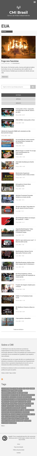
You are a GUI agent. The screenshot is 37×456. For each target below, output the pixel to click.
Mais (2, 425)
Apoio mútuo (10, 405)
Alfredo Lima (5, 397)
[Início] (18, 7)
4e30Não (32, 388)
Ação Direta (20, 392)
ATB (3, 416)
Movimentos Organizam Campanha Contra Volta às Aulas (25, 173)
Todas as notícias (18, 329)
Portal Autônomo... (16, 63)
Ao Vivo (4, 405)
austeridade (19, 420)
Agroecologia (5, 395)
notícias (21, 95)
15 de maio (15, 388)
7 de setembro (5, 390)
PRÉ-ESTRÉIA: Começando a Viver (25, 120)
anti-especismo (22, 401)
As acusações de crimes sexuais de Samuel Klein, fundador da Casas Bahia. (25, 141)
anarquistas (5, 401)
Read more (5, 76)
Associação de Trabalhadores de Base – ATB (22, 414)
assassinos (26, 412)
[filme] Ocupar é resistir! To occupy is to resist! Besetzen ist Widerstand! (26, 152)
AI (19, 395)
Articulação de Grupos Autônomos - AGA (13, 410)
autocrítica (27, 420)
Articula (23, 407)
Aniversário (13, 401)
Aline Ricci (13, 397)
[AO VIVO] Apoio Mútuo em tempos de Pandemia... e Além (25, 218)
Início (18, 444)
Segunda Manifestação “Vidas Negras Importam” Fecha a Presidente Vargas (24, 230)
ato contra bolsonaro (11, 416)
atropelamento (6, 418)
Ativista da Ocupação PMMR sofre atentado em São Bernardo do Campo (15, 131)
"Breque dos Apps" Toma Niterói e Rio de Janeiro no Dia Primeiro (25, 207)
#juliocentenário (6, 388)
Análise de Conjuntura (8, 399)
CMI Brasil (18, 12)
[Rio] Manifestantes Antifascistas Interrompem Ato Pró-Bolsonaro (25, 263)
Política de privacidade (18, 449)
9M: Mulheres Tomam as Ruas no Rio (25, 307)
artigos (18, 99)
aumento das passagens (8, 420)
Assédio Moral (6, 414)
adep (26, 392)
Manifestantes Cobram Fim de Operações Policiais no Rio (24, 252)
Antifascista (13, 403)
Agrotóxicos (14, 395)
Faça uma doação (18, 447)
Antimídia (20, 403)
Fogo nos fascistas (10, 61)
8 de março (14, 390)
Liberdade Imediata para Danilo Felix (25, 162)
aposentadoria (19, 405)
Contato (19, 452)
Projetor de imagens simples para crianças (25, 285)
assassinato (5, 412)
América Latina (27, 397)
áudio (26, 418)
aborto (20, 390)
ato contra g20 (23, 416)
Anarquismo (31, 399)
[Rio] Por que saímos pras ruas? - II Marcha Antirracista (26, 240)
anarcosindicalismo (21, 399)
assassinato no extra (16, 412)
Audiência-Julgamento (18, 418)
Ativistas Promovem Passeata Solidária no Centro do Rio (24, 196)
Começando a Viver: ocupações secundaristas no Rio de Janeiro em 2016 (25, 110)
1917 (20, 388)
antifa (28, 401)
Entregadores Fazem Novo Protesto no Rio (23, 185)
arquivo (18, 103)
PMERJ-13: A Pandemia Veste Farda (24, 296)
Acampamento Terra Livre (9, 392)
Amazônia (19, 397)
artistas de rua (29, 410)
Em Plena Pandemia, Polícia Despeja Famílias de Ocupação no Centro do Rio (25, 275)
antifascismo (5, 403)
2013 (24, 388)
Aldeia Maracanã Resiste (27, 395)
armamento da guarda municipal (11, 407)
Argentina (27, 405)
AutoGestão (13, 422)
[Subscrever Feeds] (18, 379)
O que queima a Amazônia (23, 318)
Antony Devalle (29, 403)
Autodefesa (5, 422)
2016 (27, 388)
